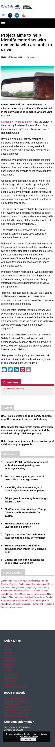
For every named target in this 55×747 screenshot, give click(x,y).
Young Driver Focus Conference (17, 710)
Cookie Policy (9, 681)
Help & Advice (10, 655)
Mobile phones (26, 594)
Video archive (9, 664)
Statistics (26, 604)
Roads (39, 600)
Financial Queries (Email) (14, 687)
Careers (7, 649)
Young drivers (16, 607)
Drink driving (24, 584)
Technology (37, 604)
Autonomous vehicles (38, 581)
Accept (28, 739)
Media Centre (9, 658)
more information (31, 736)
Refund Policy (10, 684)
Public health (7, 600)
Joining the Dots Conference (16, 713)
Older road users (16, 597)
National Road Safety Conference (18, 707)
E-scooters (43, 587)
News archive (9, 661)
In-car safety (12, 594)
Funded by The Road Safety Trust (19, 121)
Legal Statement (11, 675)
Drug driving (31, 587)
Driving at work (17, 587)
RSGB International (12, 704)
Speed (17, 604)
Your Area (8, 667)
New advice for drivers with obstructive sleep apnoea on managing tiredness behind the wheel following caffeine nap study (27, 430)
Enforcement (6, 591)
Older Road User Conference (16, 716)
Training (4, 607)
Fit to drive (32, 57)
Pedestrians (38, 597)
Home (6, 646)
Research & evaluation (24, 600)
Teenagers (48, 604)
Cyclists (13, 584)
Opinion (28, 597)
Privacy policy (9, 678)
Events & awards (21, 591)
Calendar (8, 652)
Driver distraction (38, 584)
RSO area (8, 670)
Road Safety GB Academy (14, 698)
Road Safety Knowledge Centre (17, 701)
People (49, 597)
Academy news (21, 581)
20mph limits (6, 581)
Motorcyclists (41, 594)
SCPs (10, 604)
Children (4, 584)
